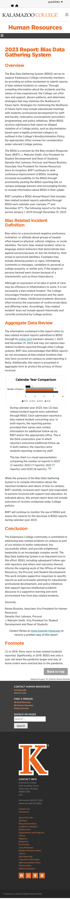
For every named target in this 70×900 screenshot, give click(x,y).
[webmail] (12, 5)
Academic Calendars (28, 826)
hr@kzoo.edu (20, 690)
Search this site (26, 817)
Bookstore (23, 841)
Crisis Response (26, 847)
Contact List (24, 809)
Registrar (23, 838)
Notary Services (21, 708)
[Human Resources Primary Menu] (2, 35)
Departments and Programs (31, 832)
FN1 (49, 468)
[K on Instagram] (29, 878)
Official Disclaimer (27, 868)
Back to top (55, 671)
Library (22, 835)
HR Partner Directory (23, 705)
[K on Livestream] (42, 878)
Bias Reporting (25, 856)
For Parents (24, 844)
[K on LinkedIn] (35, 878)
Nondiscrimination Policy (30, 850)
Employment (24, 829)
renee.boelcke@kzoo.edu (45, 630)
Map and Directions (27, 823)
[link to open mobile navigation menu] (66, 14)
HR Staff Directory (22, 702)
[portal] (16, 5)
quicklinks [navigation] (55, 1)
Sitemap (22, 820)
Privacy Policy (25, 865)
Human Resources (35, 27)
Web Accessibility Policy (30, 862)
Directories (24, 812)
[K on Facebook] (22, 878)
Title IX (22, 853)
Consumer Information (29, 859)
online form (25, 339)
